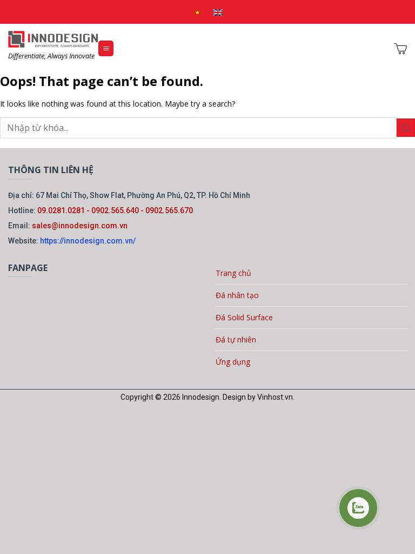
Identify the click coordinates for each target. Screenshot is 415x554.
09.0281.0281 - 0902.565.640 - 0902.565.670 (115, 210)
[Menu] (105, 48)
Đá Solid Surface (244, 317)
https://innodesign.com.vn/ (88, 240)
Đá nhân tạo (237, 295)
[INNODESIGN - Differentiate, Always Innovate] (53, 39)
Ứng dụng (233, 362)
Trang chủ (233, 273)
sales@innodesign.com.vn (80, 225)
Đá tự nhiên (236, 339)
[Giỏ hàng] (400, 49)
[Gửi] (406, 127)
